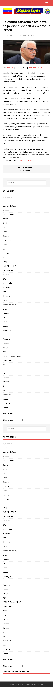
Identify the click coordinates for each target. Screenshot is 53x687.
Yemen (5, 407)
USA (4, 390)
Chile (5, 227)
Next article (26, 170)
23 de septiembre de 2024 (15, 35)
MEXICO (6, 321)
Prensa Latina (26, 160)
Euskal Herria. (8, 270)
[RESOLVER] (26, 11)
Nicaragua (7, 330)
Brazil (5, 223)
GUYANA (6, 287)
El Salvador (7, 253)
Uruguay (6, 386)
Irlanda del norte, (10, 304)
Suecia (5, 373)
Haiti (4, 292)
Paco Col (10, 68)
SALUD (40, 68)
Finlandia (6, 274)
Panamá (6, 343)
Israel (5, 309)
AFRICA (6, 201)
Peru (4, 351)
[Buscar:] (26, 182)
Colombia (7, 236)
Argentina (7, 210)
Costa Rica (7, 240)
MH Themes (42, 684)
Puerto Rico (7, 360)
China (5, 231)
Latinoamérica (9, 313)
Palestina (6, 339)
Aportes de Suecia (10, 206)
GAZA (5, 279)
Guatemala (7, 283)
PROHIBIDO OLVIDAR (12, 356)
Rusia (5, 364)
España (6, 257)
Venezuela (7, 394)
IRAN (5, 300)
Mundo (5, 326)
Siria (4, 369)
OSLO (5, 334)
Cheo (32, 35)
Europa (5, 261)
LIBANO (6, 317)
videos (5, 399)
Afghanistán (7, 197)
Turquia (6, 377)
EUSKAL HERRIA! (9, 266)
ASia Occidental (9, 214)
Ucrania (6, 382)
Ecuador (6, 249)
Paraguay (6, 347)
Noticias (32, 68)
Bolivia (5, 219)
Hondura (6, 296)
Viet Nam (6, 403)
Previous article (26, 167)
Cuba (5, 244)
